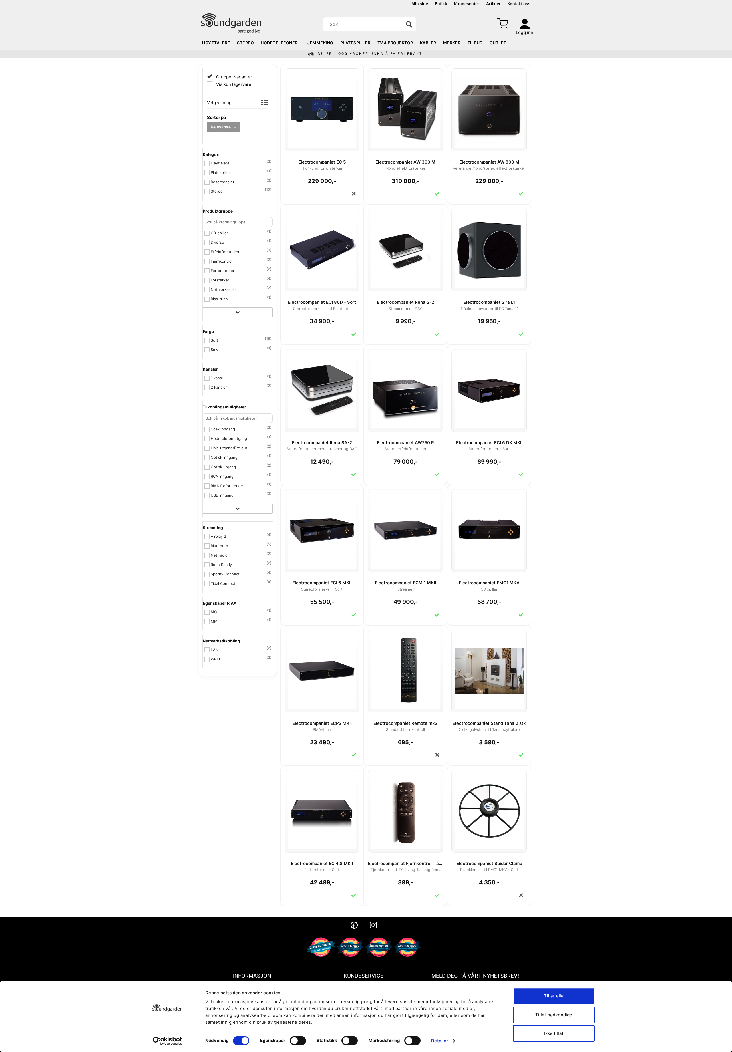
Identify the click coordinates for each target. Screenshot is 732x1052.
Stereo (245, 42)
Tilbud (475, 42)
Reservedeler (222, 182)
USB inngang (222, 495)
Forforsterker (222, 270)
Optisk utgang (223, 467)
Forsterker (220, 280)
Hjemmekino (319, 42)
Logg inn (524, 32)
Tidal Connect (223, 583)
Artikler (493, 3)
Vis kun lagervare (233, 84)
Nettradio (219, 555)
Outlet (498, 42)
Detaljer (439, 1040)
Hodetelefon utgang (229, 438)
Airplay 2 (218, 536)
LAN (214, 649)
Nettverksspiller (225, 289)
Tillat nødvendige (553, 1014)
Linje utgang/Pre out (229, 448)
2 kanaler (219, 387)
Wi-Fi (215, 659)
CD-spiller (219, 233)
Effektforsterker (225, 251)
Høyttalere (216, 42)
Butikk (441, 3)
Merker (452, 42)
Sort (214, 340)
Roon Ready (221, 564)
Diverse (217, 242)
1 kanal (217, 378)
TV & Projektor (395, 42)
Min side (419, 3)
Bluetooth (219, 545)
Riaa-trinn (219, 299)
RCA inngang (222, 476)
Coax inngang (223, 429)
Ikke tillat (554, 1033)
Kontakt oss (519, 3)
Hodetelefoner (279, 42)
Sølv (214, 349)
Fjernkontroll (222, 261)
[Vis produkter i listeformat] (264, 103)
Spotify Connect (225, 574)
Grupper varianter (233, 77)
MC (214, 612)
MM (214, 621)
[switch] (298, 1040)
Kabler (428, 42)
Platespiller (355, 42)
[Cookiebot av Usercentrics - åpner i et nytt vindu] (167, 1041)
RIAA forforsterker (227, 485)
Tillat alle (554, 996)
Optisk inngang (224, 457)
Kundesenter (466, 3)
